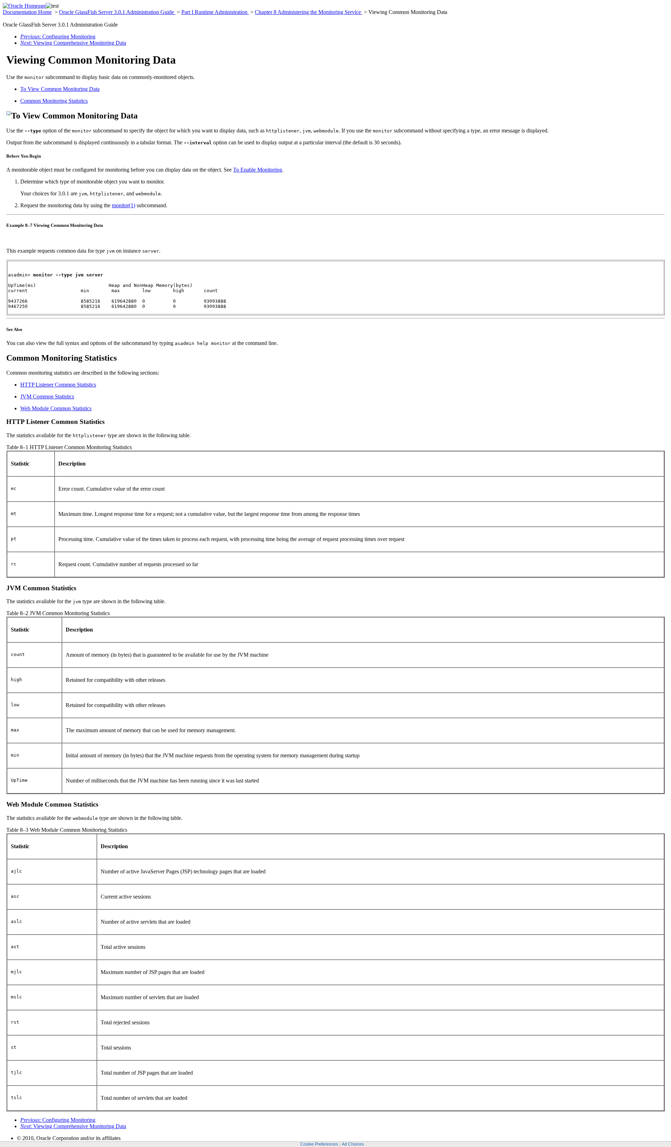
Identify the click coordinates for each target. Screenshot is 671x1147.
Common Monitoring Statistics (54, 101)
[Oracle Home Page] (24, 6)
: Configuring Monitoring (57, 36)
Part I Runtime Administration (215, 12)
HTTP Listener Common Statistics (58, 385)
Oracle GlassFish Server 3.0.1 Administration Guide (117, 12)
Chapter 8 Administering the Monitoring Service (308, 12)
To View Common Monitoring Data (60, 89)
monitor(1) (123, 205)
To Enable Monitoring (257, 170)
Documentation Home (27, 12)
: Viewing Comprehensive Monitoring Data (73, 43)
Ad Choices (353, 1144)
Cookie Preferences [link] (319, 1144)
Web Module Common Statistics (56, 408)
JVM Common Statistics (47, 396)
